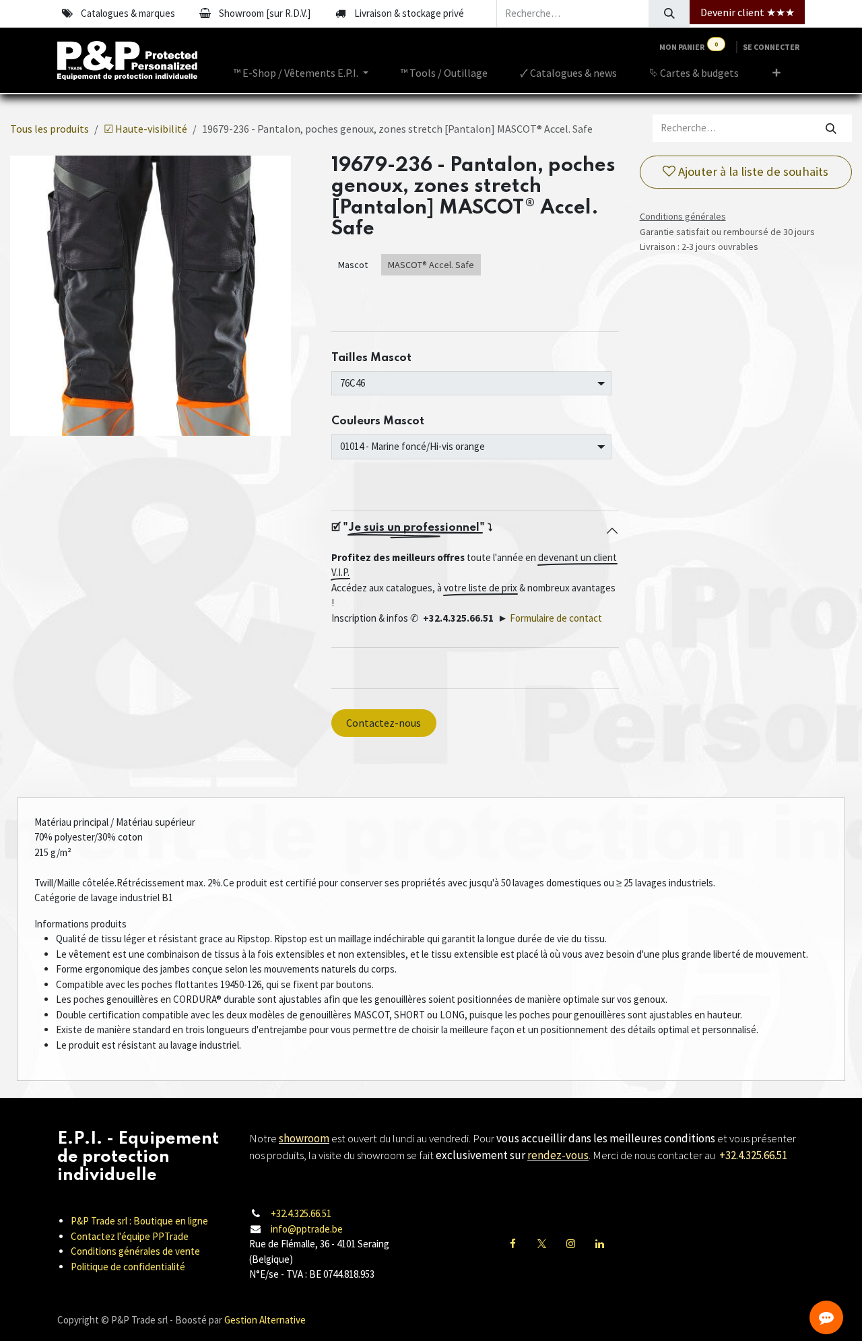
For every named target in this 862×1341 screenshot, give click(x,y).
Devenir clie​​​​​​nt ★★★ (747, 12)
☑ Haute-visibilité (145, 128)
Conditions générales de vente (135, 1251)
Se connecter (771, 47)
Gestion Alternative (265, 1319)
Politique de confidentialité (128, 1266)
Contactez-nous (383, 722)
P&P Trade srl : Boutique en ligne (139, 1220)
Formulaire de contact (556, 618)
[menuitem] (301, 72)
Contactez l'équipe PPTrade (130, 1236)
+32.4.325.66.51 (301, 1213)
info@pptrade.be (307, 1228)
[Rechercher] (669, 13)
